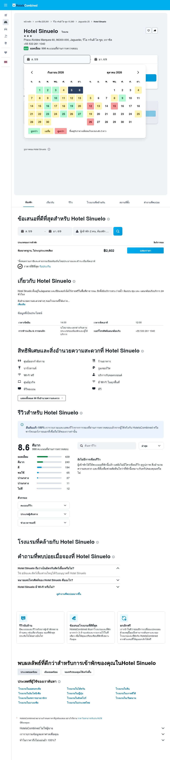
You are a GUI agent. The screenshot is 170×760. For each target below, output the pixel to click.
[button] (5, 5)
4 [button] (63, 90)
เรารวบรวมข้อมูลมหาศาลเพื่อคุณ (39, 734)
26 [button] (71, 114)
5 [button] (71, 90)
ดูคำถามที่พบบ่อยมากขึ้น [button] (69, 594)
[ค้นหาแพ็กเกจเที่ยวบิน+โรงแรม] (5, 36)
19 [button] (71, 106)
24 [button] (55, 114)
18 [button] (63, 106)
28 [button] (31, 122)
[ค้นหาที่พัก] (5, 22)
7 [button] (32, 98)
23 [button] (47, 114)
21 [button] (31, 114)
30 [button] (47, 122)
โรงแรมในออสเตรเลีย (29, 688)
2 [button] (47, 90)
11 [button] (63, 98)
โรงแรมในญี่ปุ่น (75, 693)
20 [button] (79, 106)
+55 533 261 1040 (34, 44)
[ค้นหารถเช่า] (5, 29)
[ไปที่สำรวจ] (5, 43)
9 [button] (47, 98)
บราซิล (38, 21)
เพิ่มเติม (21, 304)
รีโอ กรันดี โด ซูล (60, 21)
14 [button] (31, 106)
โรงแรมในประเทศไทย (78, 702)
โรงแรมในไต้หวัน (76, 688)
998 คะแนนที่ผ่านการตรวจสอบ (60, 48)
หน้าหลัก (27, 21)
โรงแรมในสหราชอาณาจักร (32, 698)
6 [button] (79, 90)
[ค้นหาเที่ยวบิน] (5, 15)
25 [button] (63, 114)
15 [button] (39, 106)
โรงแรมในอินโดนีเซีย (29, 693)
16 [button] (47, 106)
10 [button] (55, 98)
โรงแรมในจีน (123, 688)
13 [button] (79, 98)
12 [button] (71, 98)
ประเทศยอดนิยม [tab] (29, 672)
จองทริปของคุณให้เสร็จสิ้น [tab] (78, 672)
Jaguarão (82, 21)
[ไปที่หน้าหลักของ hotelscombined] (25, 5)
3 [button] (55, 90)
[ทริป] (5, 52)
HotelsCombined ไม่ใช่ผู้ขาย (36, 728)
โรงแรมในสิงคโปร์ (76, 698)
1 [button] (40, 90)
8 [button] (40, 98)
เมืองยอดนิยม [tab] (51, 672)
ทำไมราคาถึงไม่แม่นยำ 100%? (38, 740)
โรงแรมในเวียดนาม (126, 698)
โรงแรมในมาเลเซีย (28, 702)
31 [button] (130, 122)
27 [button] (79, 114)
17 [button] (55, 106)
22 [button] (39, 114)
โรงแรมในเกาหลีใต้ (126, 693)
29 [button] (39, 122)
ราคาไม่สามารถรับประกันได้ (90, 718)
